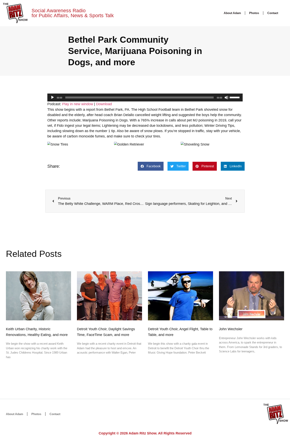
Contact (272, 13)
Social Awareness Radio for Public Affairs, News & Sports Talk (73, 13)
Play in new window (77, 104)
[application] (145, 97)
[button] (151, 166)
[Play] (52, 97)
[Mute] (226, 97)
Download (104, 104)
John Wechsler (230, 329)
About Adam (232, 13)
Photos (254, 13)
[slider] (235, 97)
